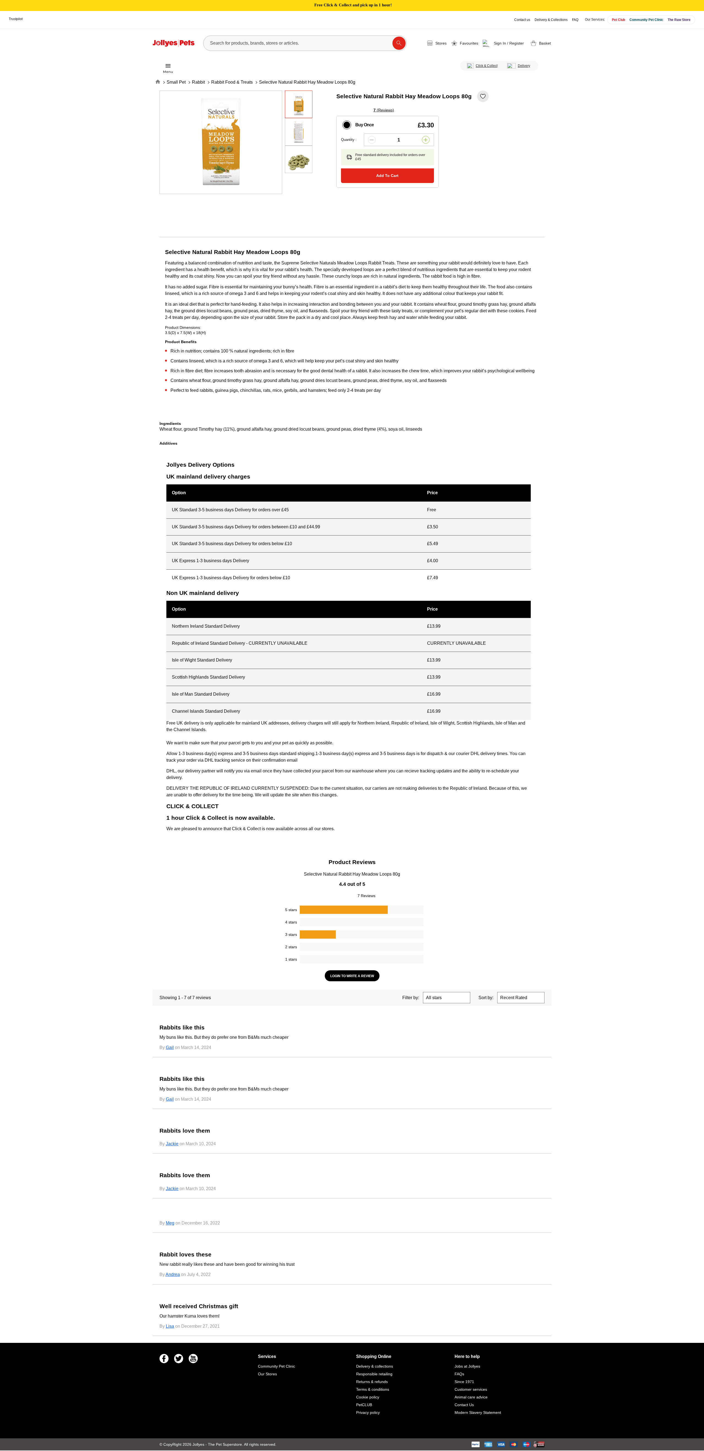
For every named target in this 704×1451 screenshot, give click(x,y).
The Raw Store (679, 20)
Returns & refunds (372, 1381)
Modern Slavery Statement (478, 1412)
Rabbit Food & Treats (232, 82)
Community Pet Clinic (646, 20)
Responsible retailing (374, 1374)
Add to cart (387, 175)
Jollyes (199, 1444)
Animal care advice (471, 1397)
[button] (504, 43)
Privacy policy (368, 1412)
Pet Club (618, 20)
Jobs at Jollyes (467, 1366)
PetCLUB (364, 1405)
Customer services (471, 1389)
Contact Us (464, 1405)
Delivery (524, 66)
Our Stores (267, 1374)
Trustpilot (16, 19)
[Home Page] (173, 43)
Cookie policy (367, 1397)
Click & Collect (486, 66)
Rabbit (198, 82)
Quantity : (349, 140)
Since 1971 (464, 1381)
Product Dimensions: (183, 327)
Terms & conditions (372, 1389)
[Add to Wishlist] (483, 96)
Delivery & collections (374, 1366)
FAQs (459, 1374)
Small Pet (176, 82)
